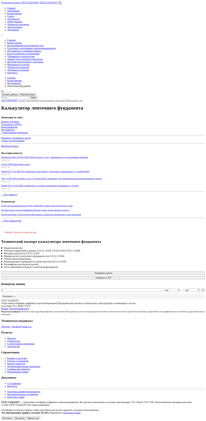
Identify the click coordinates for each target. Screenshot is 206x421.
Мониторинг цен (74, 100)
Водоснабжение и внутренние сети (25, 45)
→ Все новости (9, 194)
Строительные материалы (14, 132)
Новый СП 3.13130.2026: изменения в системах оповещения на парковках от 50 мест (40, 185)
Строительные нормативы (20, 343)
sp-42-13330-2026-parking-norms (15, 164)
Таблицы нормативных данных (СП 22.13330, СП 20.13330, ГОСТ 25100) (42, 250)
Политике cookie (72, 412)
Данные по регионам (18, 24)
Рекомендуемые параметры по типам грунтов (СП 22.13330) (35, 261)
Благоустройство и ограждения (23, 53)
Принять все (33, 418)
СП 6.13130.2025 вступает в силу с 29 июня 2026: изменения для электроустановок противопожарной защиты (51, 178)
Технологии (13, 19)
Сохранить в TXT (103, 278)
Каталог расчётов (10, 121)
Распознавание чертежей (52, 100)
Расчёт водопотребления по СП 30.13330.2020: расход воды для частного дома (37, 206)
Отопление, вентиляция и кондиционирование (31, 48)
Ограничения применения (17, 259)
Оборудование (14, 21)
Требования (13, 11)
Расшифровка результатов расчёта (21, 264)
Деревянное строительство (21, 56)
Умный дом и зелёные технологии (25, 59)
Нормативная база (13, 248)
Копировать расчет (103, 273)
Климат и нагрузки (17, 358)
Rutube (4, 308)
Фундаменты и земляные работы (24, 51)
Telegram (13, 308)
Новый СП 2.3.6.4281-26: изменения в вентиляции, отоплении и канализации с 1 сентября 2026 (45, 171)
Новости (11, 338)
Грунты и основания (17, 361)
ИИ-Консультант (9, 146)
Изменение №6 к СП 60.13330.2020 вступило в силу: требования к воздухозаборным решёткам (44, 157)
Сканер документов (28, 100)
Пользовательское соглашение (22, 394)
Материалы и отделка (18, 64)
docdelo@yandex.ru (21, 326)
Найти (33, 98)
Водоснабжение (9, 127)
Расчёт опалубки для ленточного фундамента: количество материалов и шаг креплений (41, 214)
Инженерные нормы (17, 372)
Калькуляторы (14, 13)
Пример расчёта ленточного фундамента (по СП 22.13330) (34, 256)
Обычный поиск (28, 94)
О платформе (14, 383)
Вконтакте (23, 308)
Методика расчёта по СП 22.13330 (21, 253)
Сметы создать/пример (13, 140)
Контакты (12, 72)
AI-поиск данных (9, 94)
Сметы (10, 16)
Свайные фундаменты (18, 369)
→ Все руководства (11, 220)
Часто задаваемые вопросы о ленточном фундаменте (31, 267)
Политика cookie (15, 397)
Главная (11, 8)
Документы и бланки (18, 70)
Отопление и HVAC (11, 124)
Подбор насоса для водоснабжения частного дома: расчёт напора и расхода (35, 210)
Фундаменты (14, 83)
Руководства (13, 341)
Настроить (20, 418)
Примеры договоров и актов (16, 138)
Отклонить (7, 418)
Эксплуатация (14, 27)
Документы (13, 30)
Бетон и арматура (16, 363)
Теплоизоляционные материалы (23, 366)
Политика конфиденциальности (23, 391)
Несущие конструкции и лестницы (25, 62)
